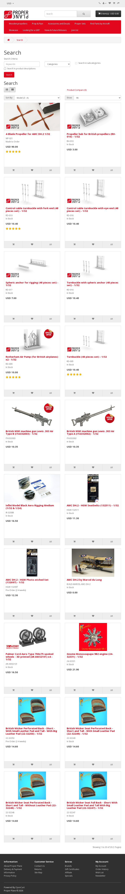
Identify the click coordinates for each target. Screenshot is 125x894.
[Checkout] (118, 3)
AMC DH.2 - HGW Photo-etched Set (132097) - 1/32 (27, 581)
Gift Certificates (72, 869)
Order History (102, 869)
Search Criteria (10, 58)
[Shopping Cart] (114, 3)
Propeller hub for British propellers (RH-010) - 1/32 (91, 135)
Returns (38, 869)
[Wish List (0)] (110, 3)
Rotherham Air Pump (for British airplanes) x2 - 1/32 (32, 358)
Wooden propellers (18, 23)
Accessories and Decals (59, 23)
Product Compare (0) (76, 90)
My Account (101, 866)
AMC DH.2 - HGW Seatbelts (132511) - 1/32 (93, 505)
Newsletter (100, 875)
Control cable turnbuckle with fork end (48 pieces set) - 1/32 (32, 209)
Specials (68, 875)
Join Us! (74, 30)
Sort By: (9, 97)
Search (20, 40)
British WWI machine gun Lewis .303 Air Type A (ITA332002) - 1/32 (90, 432)
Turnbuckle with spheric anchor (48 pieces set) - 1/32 (92, 284)
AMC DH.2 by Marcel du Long (84, 579)
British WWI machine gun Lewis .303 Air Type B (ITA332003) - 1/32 (29, 432)
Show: (69, 97)
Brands (68, 866)
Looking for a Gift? (31, 30)
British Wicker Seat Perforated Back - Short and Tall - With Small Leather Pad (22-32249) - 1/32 (91, 731)
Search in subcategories (89, 63)
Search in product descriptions (21, 68)
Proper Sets (80, 23)
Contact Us (40, 866)
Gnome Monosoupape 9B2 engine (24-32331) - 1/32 (90, 655)
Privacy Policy (10, 875)
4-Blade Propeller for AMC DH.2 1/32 (28, 134)
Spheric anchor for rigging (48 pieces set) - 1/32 (32, 284)
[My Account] (104, 3)
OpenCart (20, 887)
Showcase (13, 30)
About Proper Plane (13, 866)
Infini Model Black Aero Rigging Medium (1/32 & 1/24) (30, 507)
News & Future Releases (56, 30)
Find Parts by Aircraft (100, 23)
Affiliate (68, 872)
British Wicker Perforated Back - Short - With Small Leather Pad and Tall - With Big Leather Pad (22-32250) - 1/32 (31, 731)
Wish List (100, 872)
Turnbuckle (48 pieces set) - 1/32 (87, 356)
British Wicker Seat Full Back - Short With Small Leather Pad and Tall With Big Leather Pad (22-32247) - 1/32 (92, 805)
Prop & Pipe (37, 23)
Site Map (38, 872)
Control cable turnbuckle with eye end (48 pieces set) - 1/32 (92, 209)
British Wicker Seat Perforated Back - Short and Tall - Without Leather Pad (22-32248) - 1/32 (31, 805)
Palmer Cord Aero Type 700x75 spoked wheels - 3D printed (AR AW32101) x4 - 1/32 (29, 656)
